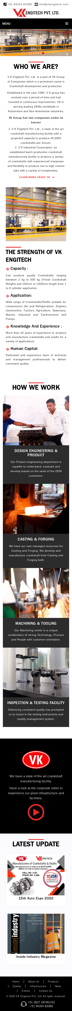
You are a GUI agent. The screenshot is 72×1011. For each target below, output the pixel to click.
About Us (33, 981)
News (58, 986)
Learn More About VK (34, 177)
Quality (17, 986)
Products (53, 981)
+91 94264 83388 (19, 4)
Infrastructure (38, 986)
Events (26, 990)
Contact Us (45, 990)
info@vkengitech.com (54, 4)
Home (15, 981)
